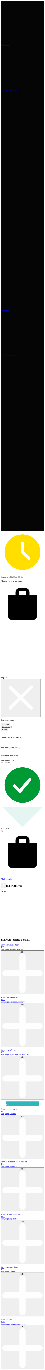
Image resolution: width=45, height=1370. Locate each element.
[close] (20, 698)
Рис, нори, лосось (8, 1114)
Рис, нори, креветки (9, 1219)
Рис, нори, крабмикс (9, 1166)
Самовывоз (6, 727)
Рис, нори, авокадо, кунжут (12, 1002)
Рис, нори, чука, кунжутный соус (15, 1054)
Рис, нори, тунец (8, 1271)
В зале (4, 730)
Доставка (5, 724)
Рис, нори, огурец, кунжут (12, 949)
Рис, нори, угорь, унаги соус (13, 1324)
